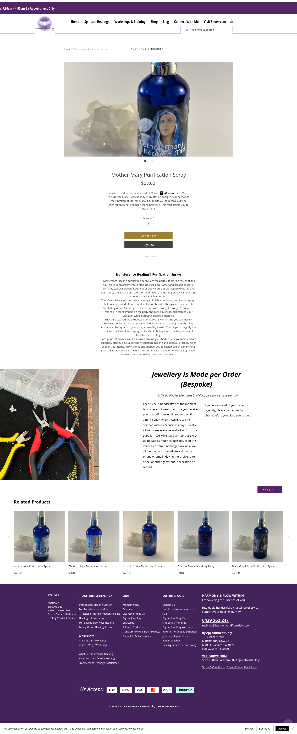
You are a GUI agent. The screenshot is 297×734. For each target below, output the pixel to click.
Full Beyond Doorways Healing (96, 622)
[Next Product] (288, 536)
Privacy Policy (135, 728)
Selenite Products (133, 627)
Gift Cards (128, 622)
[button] (97, 21)
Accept (282, 728)
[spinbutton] (148, 224)
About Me (53, 602)
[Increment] (154, 224)
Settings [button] (249, 728)
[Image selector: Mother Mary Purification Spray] (145, 161)
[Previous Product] (9, 536)
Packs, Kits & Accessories (137, 636)
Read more (148, 208)
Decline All (265, 728)
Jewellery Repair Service (176, 636)
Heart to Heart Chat (59, 610)
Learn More (181, 193)
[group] (148, 545)
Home (67, 49)
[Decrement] (143, 224)
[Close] (293, 728)
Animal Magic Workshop (93, 645)
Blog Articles (55, 606)
